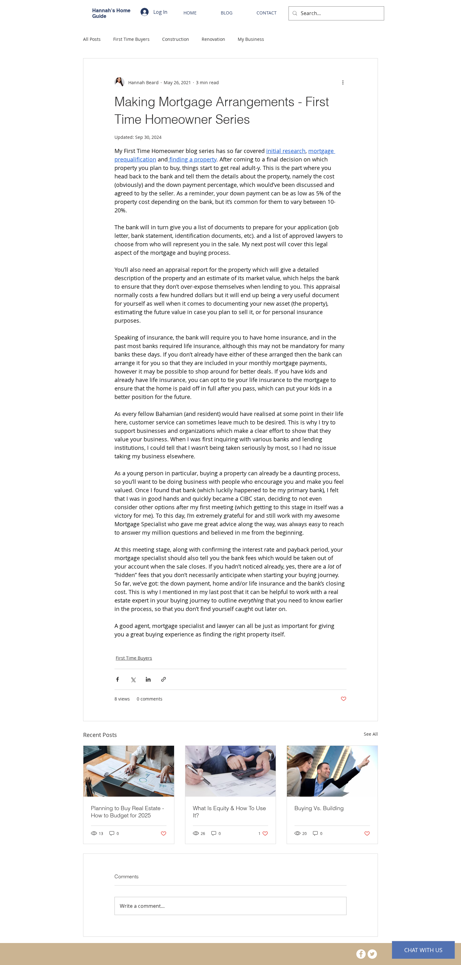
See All (371, 734)
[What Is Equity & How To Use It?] (230, 771)
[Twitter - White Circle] (372, 954)
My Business (251, 39)
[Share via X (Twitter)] (133, 679)
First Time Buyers (131, 39)
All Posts (92, 39)
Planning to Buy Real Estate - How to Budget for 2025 (127, 811)
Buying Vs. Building (319, 808)
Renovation (213, 39)
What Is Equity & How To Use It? (229, 811)
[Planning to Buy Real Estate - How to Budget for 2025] (128, 771)
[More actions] (343, 82)
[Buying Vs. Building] (332, 771)
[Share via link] (164, 679)
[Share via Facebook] (117, 679)
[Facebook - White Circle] (361, 954)
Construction (175, 39)
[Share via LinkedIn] (148, 679)
